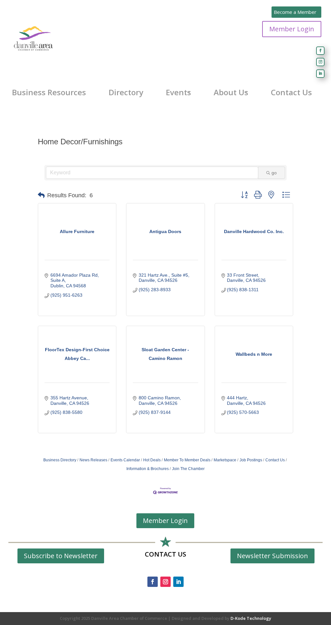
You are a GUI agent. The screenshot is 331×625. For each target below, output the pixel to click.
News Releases (93, 460)
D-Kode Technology (250, 618)
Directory (126, 92)
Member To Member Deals (187, 460)
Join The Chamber (188, 468)
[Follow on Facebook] (320, 50)
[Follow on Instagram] (320, 62)
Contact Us (291, 92)
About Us (231, 92)
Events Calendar (125, 460)
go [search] (274, 172)
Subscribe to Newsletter (61, 555)
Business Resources (49, 92)
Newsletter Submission (272, 555)
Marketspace (225, 460)
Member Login (291, 29)
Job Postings (251, 460)
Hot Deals (152, 460)
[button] (41, 195)
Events (178, 92)
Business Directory (59, 460)
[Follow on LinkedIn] (320, 73)
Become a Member (295, 12)
